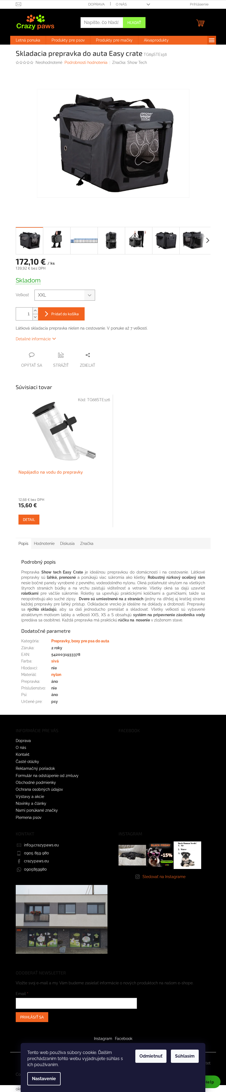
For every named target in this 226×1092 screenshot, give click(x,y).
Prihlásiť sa (32, 1017)
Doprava (96, 4)
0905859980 (35, 869)
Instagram (103, 1038)
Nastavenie (44, 1078)
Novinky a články (31, 803)
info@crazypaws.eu (41, 845)
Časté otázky (27, 761)
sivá (55, 661)
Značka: (129, 62)
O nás (121, 4)
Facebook (123, 1038)
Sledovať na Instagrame (163, 876)
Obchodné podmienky (36, 782)
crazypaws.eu (36, 861)
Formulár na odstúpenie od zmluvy (47, 775)
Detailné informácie (33, 339)
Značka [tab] (86, 543)
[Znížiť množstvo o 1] (35, 317)
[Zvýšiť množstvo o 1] (35, 311)
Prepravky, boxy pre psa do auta (80, 641)
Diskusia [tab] (67, 543)
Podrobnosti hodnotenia (85, 62)
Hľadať (134, 22)
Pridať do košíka (65, 313)
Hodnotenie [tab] (44, 543)
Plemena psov (28, 817)
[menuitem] (28, 40)
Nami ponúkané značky (37, 810)
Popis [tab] (23, 543)
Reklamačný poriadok (35, 768)
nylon (56, 674)
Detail (29, 519)
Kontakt (22, 754)
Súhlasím (185, 1056)
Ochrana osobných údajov (39, 789)
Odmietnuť (150, 1056)
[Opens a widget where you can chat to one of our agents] (205, 1082)
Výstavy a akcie (30, 796)
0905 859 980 (36, 853)
